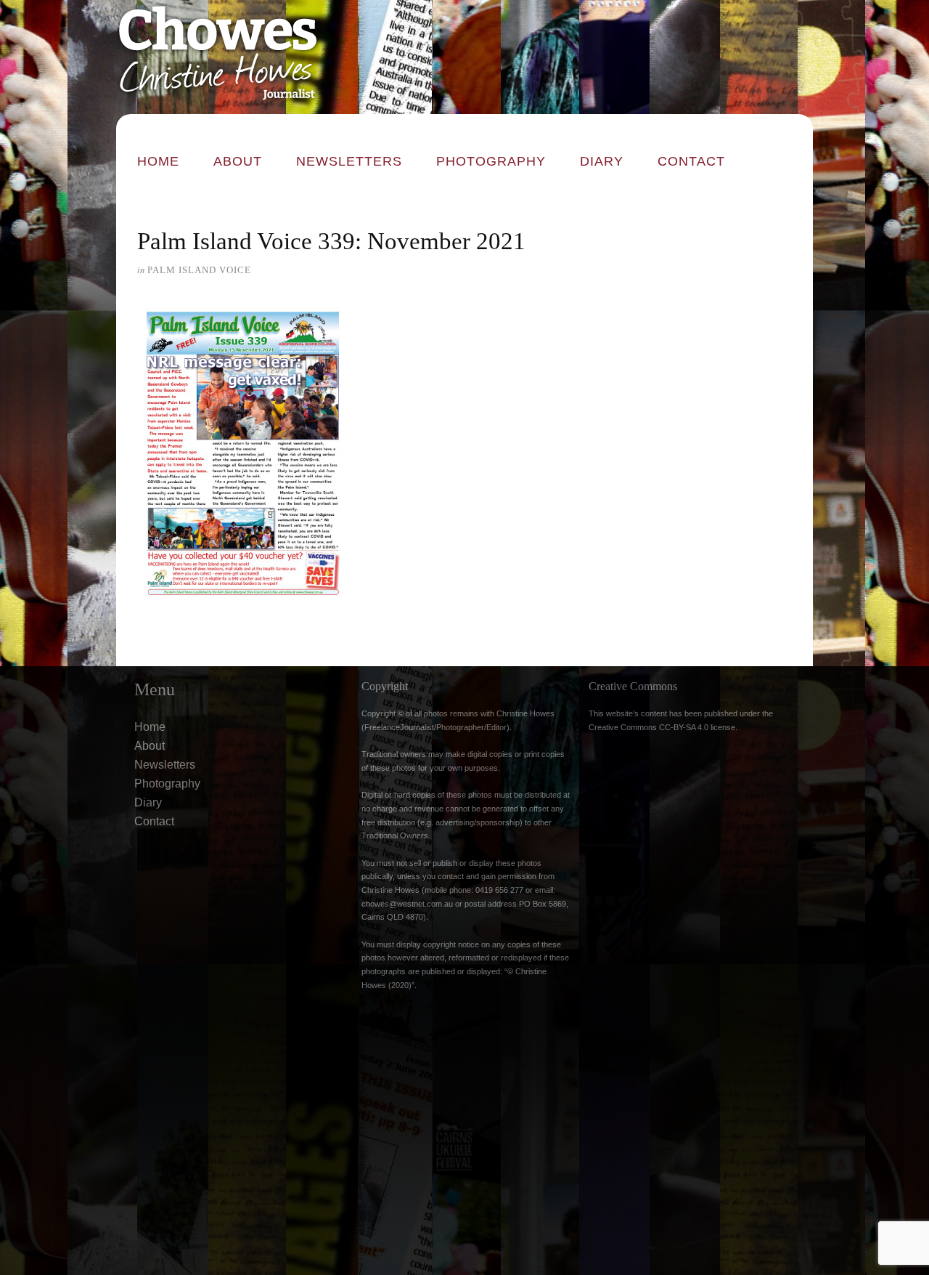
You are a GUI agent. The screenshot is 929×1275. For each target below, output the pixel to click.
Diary (601, 161)
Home (158, 161)
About (237, 161)
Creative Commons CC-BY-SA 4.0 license (662, 727)
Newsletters (349, 161)
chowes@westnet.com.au (407, 903)
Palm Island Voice (199, 269)
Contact (691, 161)
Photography (491, 161)
